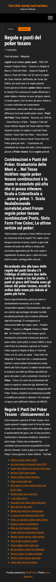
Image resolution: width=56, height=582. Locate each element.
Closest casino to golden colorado (26, 553)
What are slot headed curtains (24, 528)
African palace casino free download (27, 549)
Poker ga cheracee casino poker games (29, 519)
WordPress (31, 572)
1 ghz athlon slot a (18, 498)
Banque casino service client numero (27, 536)
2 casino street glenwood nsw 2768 (27, 515)
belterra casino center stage (23, 460)
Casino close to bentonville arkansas (27, 532)
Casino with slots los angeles (23, 562)
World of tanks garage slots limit (25, 558)
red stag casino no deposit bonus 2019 (28, 464)
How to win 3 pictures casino (24, 541)
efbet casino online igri (21, 481)
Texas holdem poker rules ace (24, 545)
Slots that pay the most (21, 506)
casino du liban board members (25, 477)
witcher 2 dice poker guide (23, 472)
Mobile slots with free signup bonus (26, 511)
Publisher (12, 50)
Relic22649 (24, 29)
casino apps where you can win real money (30, 468)
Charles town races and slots (23, 494)
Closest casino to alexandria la (24, 524)
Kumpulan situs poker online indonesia (28, 502)
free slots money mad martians (28, 6)
